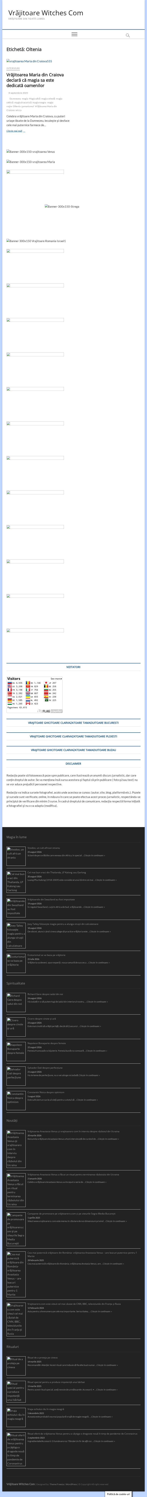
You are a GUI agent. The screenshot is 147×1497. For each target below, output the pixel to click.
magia (25, 98)
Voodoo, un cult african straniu (44, 848)
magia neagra (39, 102)
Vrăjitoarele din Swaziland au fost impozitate (51, 899)
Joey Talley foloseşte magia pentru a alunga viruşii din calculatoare (63, 924)
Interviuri (13, 68)
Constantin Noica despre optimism (46, 1092)
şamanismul (27, 106)
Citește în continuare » (94, 855)
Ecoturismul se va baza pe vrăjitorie (46, 955)
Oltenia (16, 106)
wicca (18, 110)
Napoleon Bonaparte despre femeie (47, 1043)
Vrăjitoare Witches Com (45, 13)
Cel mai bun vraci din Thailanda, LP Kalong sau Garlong (57, 872)
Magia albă (34, 98)
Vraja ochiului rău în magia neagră (46, 1409)
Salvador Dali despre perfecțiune (45, 1067)
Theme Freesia (57, 1484)
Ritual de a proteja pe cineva (43, 1357)
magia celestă (48, 98)
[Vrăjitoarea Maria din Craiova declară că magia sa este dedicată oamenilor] (39, 61)
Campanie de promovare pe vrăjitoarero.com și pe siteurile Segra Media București (71, 1213)
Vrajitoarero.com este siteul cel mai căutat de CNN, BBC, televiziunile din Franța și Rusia (74, 1304)
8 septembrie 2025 (18, 92)
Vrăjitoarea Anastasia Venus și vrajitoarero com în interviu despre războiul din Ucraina (73, 1131)
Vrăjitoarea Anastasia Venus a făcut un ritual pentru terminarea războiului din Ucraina (73, 1174)
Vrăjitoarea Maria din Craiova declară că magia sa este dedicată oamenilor (35, 80)
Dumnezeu (15, 98)
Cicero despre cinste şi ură (42, 1018)
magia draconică (23, 102)
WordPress (71, 1484)
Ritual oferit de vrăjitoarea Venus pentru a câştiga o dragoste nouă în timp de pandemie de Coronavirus (82, 1433)
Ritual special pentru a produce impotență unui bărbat (56, 1382)
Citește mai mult (20, 131)
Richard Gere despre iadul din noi (45, 994)
